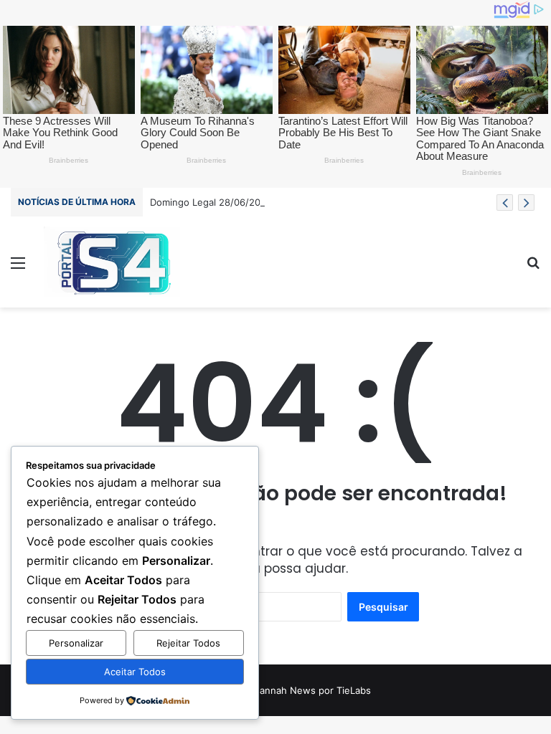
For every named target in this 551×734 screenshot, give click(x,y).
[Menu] (18, 268)
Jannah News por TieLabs (313, 690)
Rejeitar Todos (188, 643)
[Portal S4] (112, 262)
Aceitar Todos (135, 671)
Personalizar (76, 643)
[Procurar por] (533, 268)
